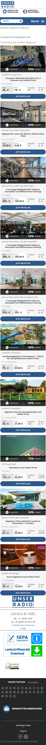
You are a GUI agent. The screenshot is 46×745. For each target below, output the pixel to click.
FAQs (23, 628)
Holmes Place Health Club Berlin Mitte (18, 186)
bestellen (23, 96)
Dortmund (10, 580)
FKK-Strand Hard (9, 464)
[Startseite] (23, 4)
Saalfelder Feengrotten (11, 74)
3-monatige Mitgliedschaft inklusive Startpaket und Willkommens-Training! (23, 190)
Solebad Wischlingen (10, 573)
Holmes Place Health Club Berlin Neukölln (19, 241)
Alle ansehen (33, 682)
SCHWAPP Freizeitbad (11, 353)
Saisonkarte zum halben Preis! (23, 467)
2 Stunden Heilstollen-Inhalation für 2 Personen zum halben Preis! (23, 79)
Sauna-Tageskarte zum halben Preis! (23, 577)
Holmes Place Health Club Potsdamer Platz (20, 297)
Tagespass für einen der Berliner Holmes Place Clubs (23, 135)
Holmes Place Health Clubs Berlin (16, 130)
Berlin (8, 195)
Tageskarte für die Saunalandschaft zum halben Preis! (23, 413)
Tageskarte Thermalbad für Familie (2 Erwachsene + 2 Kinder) (23, 522)
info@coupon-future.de (24, 625)
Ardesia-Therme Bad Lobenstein (15, 517)
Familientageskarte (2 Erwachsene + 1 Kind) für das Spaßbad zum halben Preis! (23, 357)
